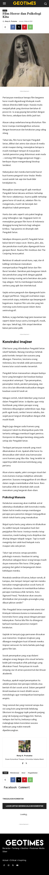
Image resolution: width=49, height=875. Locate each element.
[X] (18, 27)
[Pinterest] (24, 27)
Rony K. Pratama (11, 21)
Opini (5, 10)
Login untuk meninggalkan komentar (24, 806)
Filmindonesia (14, 773)
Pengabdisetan (32, 773)
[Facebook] (12, 27)
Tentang (16, 848)
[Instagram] (8, 865)
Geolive (25, 848)
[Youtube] (17, 865)
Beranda (6, 848)
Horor (23, 773)
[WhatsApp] (30, 27)
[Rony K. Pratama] (24, 746)
